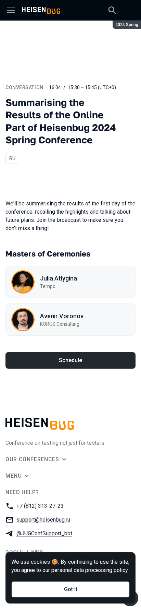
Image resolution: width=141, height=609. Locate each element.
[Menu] (11, 10)
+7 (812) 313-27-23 (40, 506)
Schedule (70, 360)
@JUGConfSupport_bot (44, 533)
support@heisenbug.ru (43, 519)
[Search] (112, 10)
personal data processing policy (89, 570)
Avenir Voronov (62, 316)
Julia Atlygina (58, 278)
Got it (70, 589)
